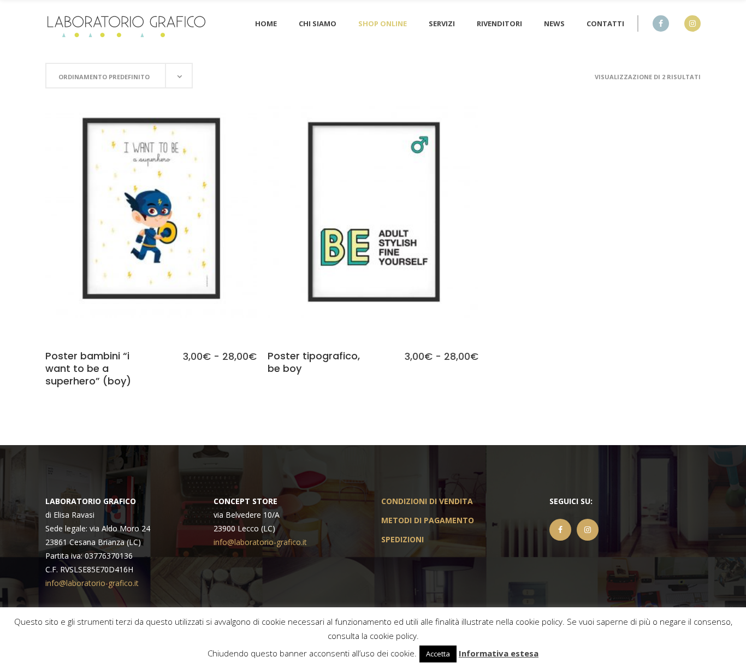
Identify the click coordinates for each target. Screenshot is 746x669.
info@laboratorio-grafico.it (92, 583)
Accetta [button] (438, 654)
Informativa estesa (498, 653)
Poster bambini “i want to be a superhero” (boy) (88, 368)
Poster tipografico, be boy (314, 362)
